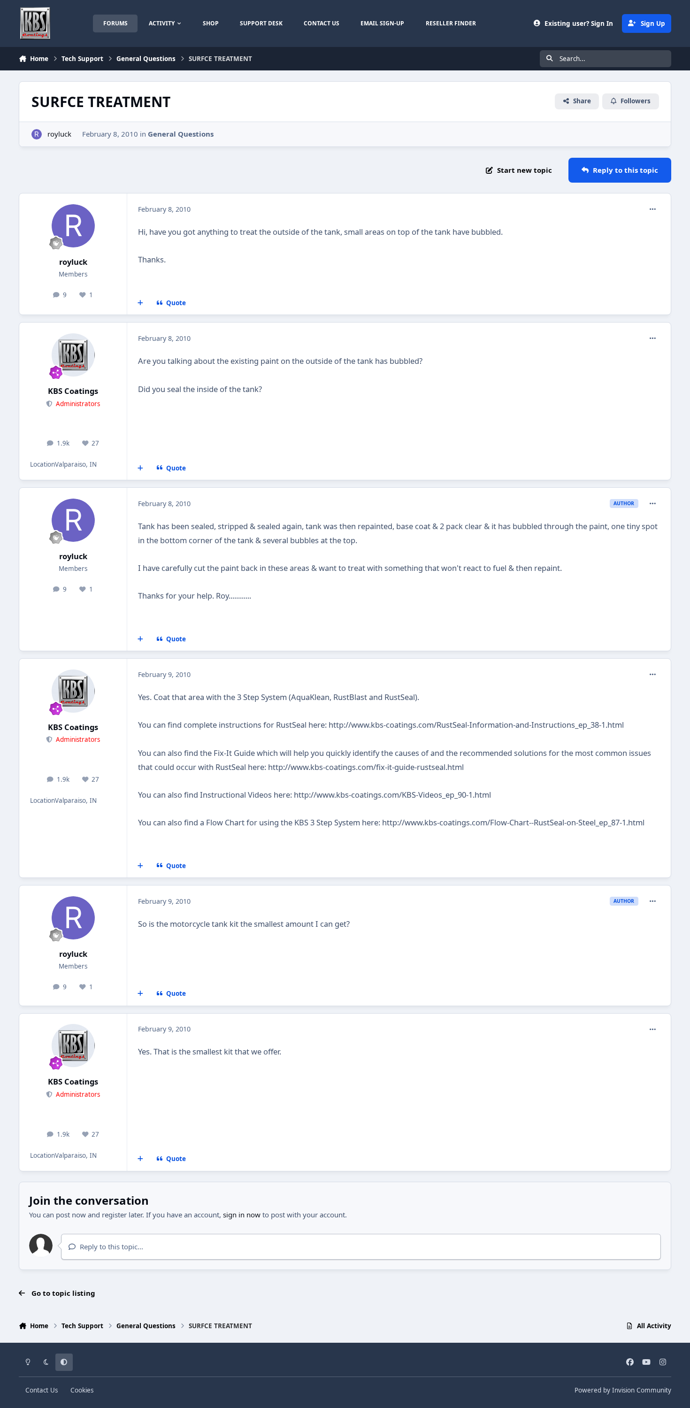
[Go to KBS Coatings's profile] (73, 355)
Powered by (623, 1390)
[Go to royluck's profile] (36, 134)
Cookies (81, 1390)
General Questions (181, 133)
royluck (59, 133)
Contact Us (41, 1390)
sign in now (242, 1214)
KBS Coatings (73, 390)
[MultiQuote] (140, 303)
